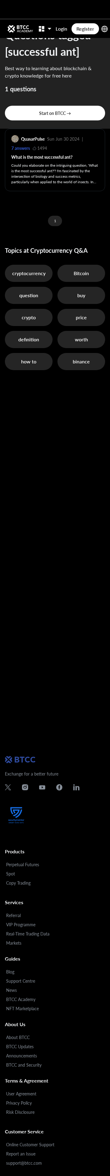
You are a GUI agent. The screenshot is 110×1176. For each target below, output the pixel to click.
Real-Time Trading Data (28, 933)
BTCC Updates (20, 1046)
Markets (13, 943)
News (11, 990)
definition (28, 339)
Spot (10, 873)
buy (81, 295)
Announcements (21, 1055)
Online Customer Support (30, 1144)
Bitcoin (81, 273)
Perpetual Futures (22, 864)
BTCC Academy (20, 999)
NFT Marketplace (22, 1008)
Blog (10, 971)
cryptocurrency (29, 273)
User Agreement (21, 1093)
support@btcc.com (24, 1163)
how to (28, 361)
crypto (29, 317)
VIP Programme (20, 924)
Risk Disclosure (20, 1112)
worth (81, 339)
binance (81, 361)
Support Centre (20, 981)
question (28, 295)
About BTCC (18, 1037)
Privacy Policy (19, 1103)
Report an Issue (20, 1153)
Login (61, 29)
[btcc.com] (20, 28)
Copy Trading (18, 883)
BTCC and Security (24, 1065)
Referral (13, 915)
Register (85, 29)
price (81, 317)
